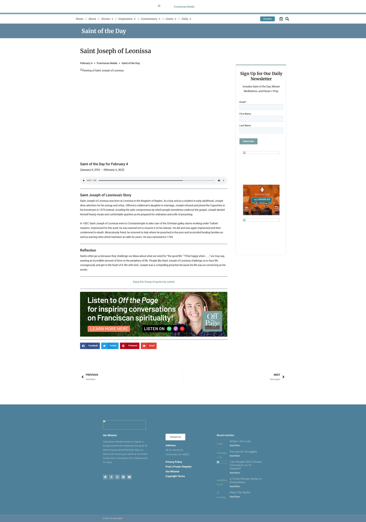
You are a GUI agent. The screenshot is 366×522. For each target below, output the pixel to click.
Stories (105, 18)
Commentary (149, 18)
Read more (235, 445)
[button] (90, 346)
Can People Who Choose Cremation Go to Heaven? (246, 465)
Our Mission (110, 435)
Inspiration (125, 18)
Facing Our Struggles (243, 451)
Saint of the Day (103, 31)
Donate (267, 18)
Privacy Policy (174, 461)
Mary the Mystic (240, 492)
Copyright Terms (175, 476)
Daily (185, 18)
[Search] (287, 19)
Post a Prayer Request (178, 466)
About (92, 18)
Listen (169, 18)
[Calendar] (281, 19)
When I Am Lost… (241, 441)
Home (79, 18)
